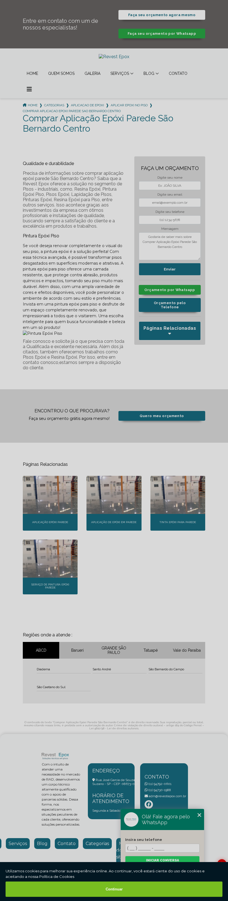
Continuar (114, 889)
